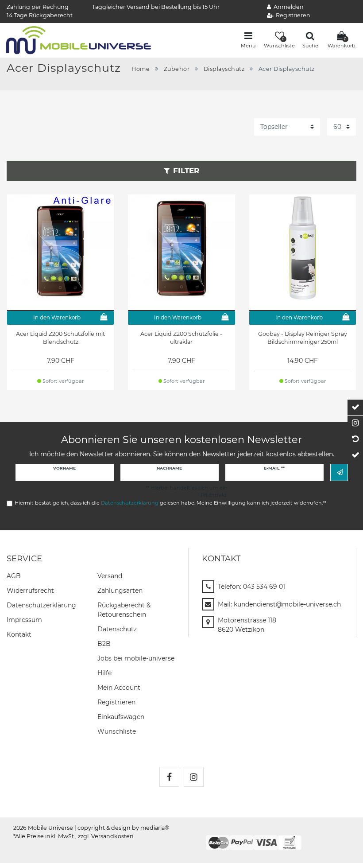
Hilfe (104, 673)
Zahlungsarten (120, 591)
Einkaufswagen (120, 717)
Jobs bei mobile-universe (135, 658)
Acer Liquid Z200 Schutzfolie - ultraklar (181, 338)
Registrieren (116, 702)
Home (140, 69)
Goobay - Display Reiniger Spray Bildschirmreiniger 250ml (302, 338)
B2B (104, 644)
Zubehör (177, 69)
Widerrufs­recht (30, 591)
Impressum (24, 620)
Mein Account (118, 688)
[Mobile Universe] (78, 39)
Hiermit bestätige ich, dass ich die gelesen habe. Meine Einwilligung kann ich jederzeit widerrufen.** (170, 503)
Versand (109, 576)
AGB (14, 576)
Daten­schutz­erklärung (41, 605)
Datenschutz (117, 629)
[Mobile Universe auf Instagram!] (193, 776)
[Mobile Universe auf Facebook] (169, 776)
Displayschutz (224, 69)
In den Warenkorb (57, 317)
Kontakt (19, 634)
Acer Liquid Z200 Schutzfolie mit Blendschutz (60, 338)
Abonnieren (339, 472)
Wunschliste (116, 731)
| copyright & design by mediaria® (121, 827)
